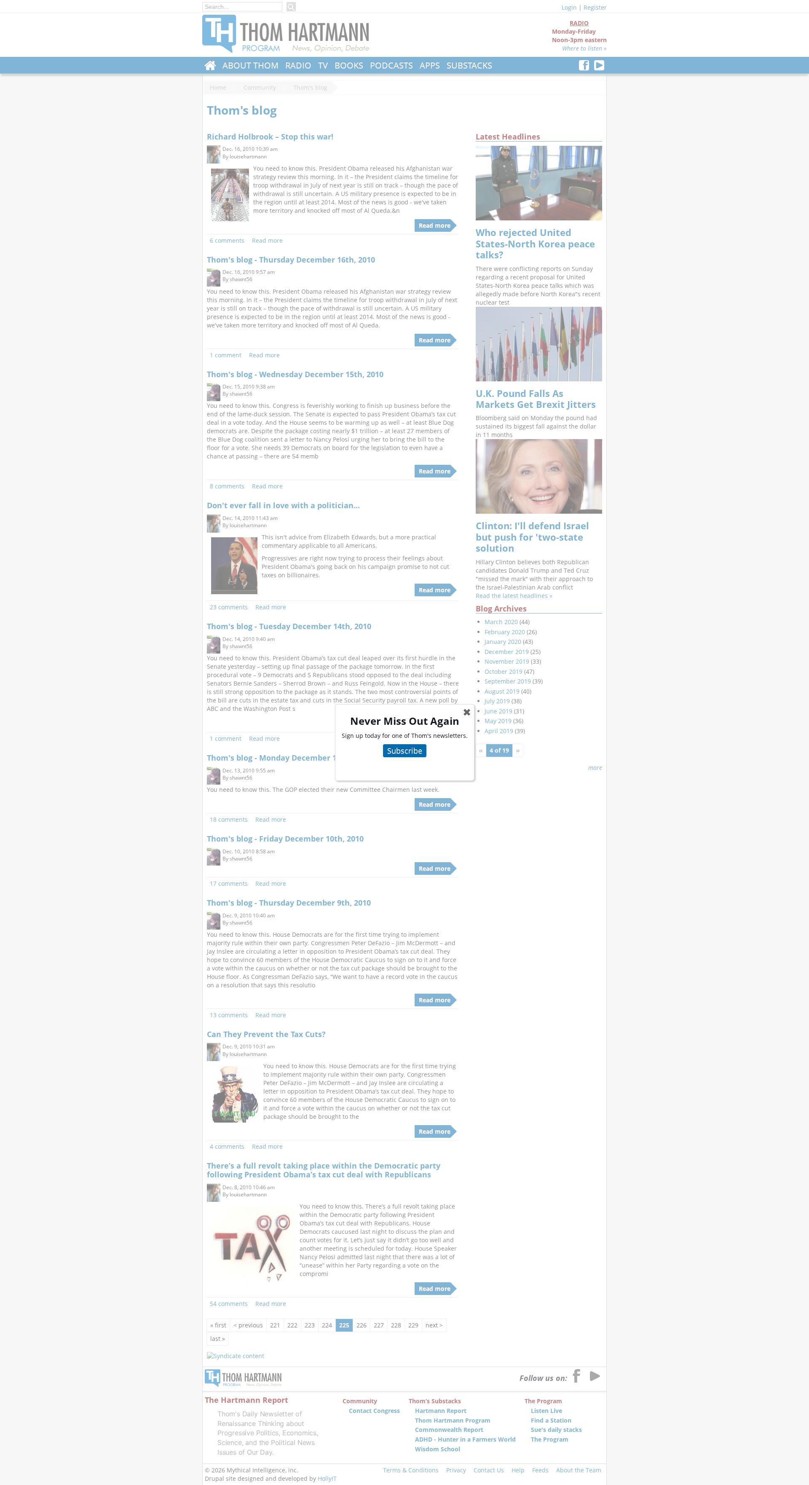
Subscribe (404, 750)
